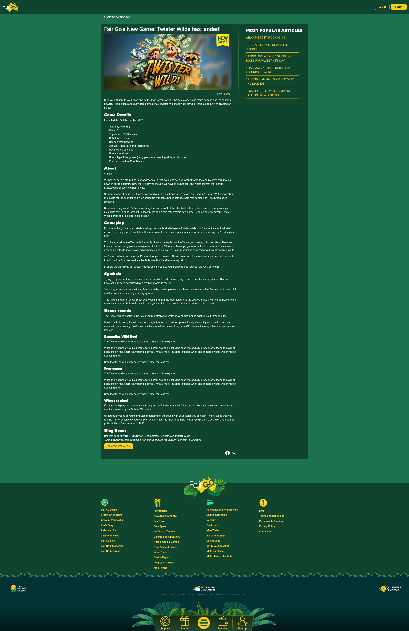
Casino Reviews (110, 535)
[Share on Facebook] (227, 452)
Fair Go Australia (110, 551)
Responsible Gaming (271, 521)
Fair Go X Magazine (112, 546)
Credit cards (213, 525)
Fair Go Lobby (109, 509)
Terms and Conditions (271, 515)
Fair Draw (159, 521)
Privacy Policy (267, 526)
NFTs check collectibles (219, 556)
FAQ (261, 510)
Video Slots (160, 552)
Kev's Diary (107, 525)
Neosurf (211, 520)
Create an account (111, 514)
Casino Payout (162, 557)
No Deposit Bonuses (165, 531)
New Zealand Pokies (165, 547)
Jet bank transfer (216, 535)
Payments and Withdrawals (222, 509)
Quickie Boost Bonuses (167, 536)
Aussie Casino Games (166, 541)
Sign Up (398, 7)
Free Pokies (160, 567)
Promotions (160, 510)
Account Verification (112, 520)
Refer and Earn (109, 530)
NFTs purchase (215, 551)
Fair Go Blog (108, 540)
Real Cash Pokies (164, 562)
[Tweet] (233, 452)
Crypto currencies (216, 514)
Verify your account (217, 546)
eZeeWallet (213, 530)
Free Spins (160, 526)
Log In (382, 7)
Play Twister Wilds (119, 446)
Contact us (265, 531)
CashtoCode (213, 540)
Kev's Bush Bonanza (165, 515)
